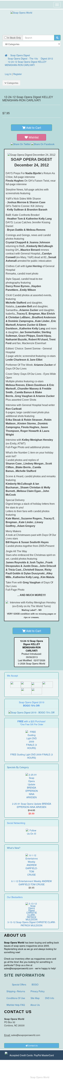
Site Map (35, 998)
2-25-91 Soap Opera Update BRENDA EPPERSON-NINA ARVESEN (31, 805)
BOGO (35, 984)
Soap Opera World (39, 1077)
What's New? (13, 847)
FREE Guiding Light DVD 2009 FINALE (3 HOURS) (31, 756)
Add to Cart (33, 127)
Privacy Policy (38, 991)
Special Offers (19, 984)
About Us (35, 1004)
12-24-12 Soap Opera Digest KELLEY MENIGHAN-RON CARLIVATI (25, 63)
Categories (12, 82)
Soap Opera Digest (20, 55)
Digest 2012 (47, 58)
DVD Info (49, 998)
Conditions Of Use (15, 998)
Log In (8, 74)
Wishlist (34, 137)
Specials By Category (18, 767)
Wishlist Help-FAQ (15, 1004)
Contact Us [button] (32, 1045)
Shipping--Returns (15, 991)
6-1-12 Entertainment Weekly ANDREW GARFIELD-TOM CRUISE (31, 882)
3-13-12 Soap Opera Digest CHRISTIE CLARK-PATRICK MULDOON (31, 924)
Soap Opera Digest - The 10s (23, 58)
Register (17, 74)
